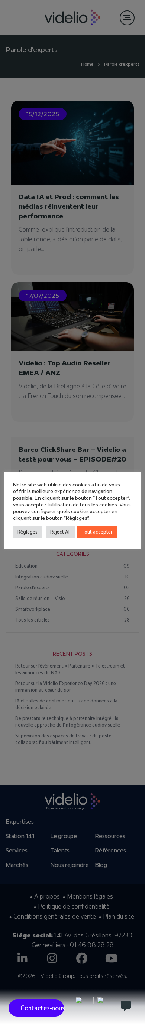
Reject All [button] (60, 532)
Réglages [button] (27, 532)
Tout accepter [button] (96, 532)
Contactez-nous (42, 1008)
